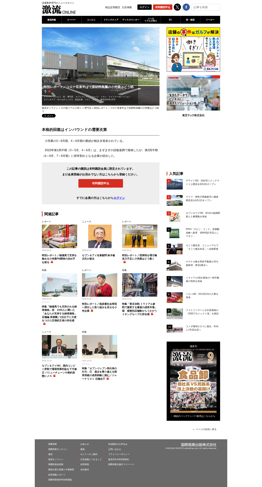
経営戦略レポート (56, 475)
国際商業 (52, 444)
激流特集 (51, 20)
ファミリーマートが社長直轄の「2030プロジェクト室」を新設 (202, 312)
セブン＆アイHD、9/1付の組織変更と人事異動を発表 (203, 215)
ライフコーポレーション (119, 97)
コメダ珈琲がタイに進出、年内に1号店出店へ (202, 328)
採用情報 (84, 464)
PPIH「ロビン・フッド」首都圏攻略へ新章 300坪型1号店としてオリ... (202, 232)
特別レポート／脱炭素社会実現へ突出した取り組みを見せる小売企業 (99, 307)
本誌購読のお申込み (117, 444)
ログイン (145, 7)
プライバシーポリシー (119, 454)
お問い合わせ (114, 449)
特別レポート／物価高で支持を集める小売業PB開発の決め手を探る (59, 259)
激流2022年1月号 (107, 99)
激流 (50, 454)
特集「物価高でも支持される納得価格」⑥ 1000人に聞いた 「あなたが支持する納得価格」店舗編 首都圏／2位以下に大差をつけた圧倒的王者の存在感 (59, 313)
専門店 (70, 97)
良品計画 (79, 99)
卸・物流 (190, 20)
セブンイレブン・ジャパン (87, 97)
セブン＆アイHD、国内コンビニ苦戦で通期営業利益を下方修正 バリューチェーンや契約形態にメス (59, 371)
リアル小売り (150, 19)
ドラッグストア (111, 20)
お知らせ (84, 444)
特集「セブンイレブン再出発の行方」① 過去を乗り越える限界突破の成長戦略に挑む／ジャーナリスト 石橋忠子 (99, 373)
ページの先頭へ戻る (206, 429)
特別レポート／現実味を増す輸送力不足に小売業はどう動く (139, 257)
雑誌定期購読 (112, 7)
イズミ (87, 99)
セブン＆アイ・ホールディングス (58, 99)
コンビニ (91, 20)
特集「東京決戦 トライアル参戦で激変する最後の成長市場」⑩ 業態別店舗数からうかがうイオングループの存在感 (139, 309)
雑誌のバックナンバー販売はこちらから (194, 416)
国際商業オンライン (58, 449)
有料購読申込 (162, 7)
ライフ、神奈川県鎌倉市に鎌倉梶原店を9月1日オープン (202, 198)
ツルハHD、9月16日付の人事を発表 (202, 296)
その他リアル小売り (71, 108)
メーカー (210, 20)
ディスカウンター (130, 20)
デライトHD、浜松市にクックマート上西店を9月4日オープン (202, 182)
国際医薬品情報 (55, 464)
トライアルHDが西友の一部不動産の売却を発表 (202, 279)
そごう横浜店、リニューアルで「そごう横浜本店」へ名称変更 (202, 247)
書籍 (82, 449)
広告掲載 (127, 7)
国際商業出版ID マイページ (121, 464)
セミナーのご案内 (88, 454)
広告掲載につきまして (91, 459)
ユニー (95, 99)
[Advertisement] (193, 145)
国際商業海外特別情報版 (60, 480)
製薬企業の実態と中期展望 (61, 469)
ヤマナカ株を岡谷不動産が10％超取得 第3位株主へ (202, 263)
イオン (104, 97)
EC (170, 20)
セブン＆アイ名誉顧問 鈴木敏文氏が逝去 (98, 257)
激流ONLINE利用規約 (118, 459)
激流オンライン (50, 108)
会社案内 (84, 469)
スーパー (71, 20)
